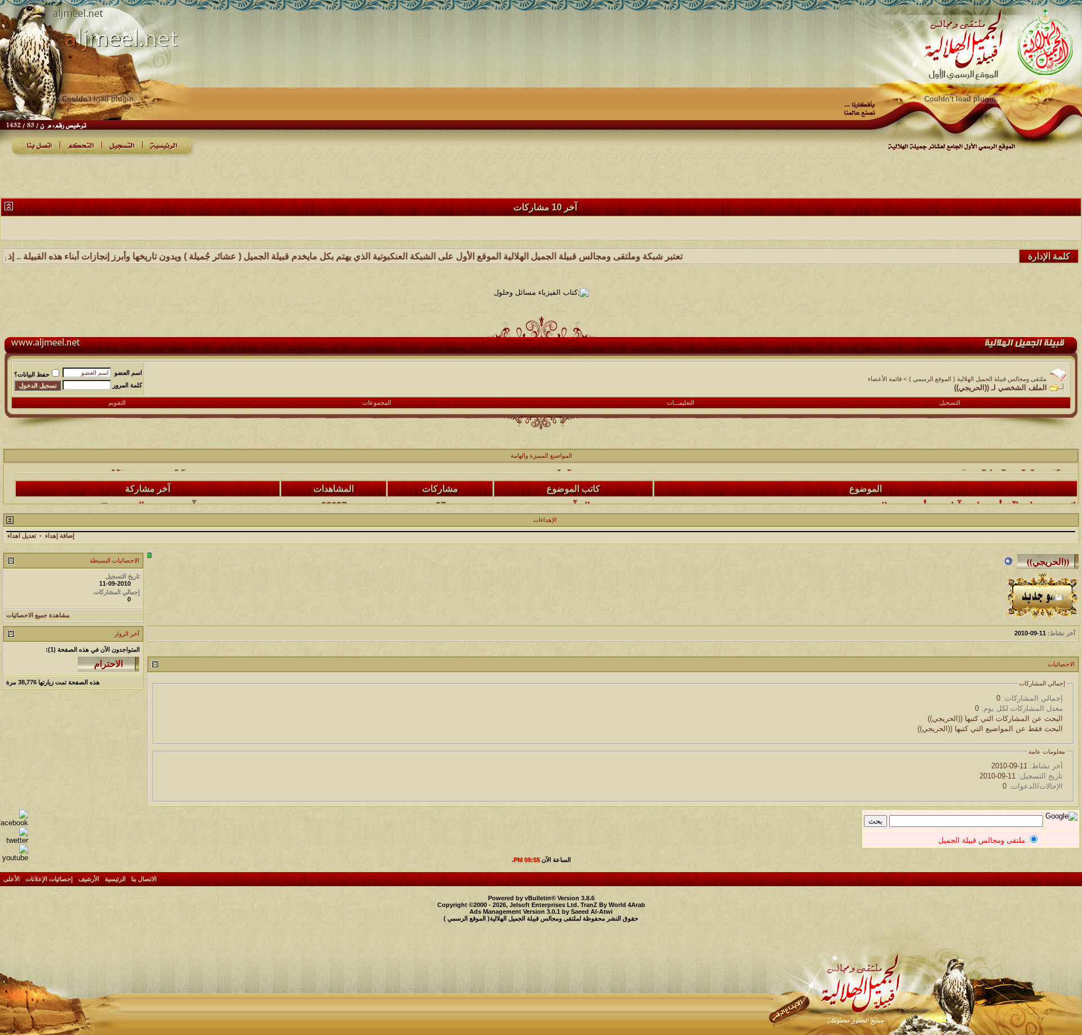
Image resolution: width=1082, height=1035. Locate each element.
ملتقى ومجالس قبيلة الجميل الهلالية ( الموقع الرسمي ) (977, 378)
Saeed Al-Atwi (592, 911)
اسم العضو (128, 372)
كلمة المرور (127, 385)
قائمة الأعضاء (885, 378)
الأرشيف (88, 878)
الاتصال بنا (144, 878)
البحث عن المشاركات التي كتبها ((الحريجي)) (995, 718)
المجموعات (376, 402)
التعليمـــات (680, 402)
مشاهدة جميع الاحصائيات (38, 615)
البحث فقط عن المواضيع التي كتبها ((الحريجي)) (990, 728)
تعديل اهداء (21, 535)
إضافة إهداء (59, 535)
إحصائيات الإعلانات (49, 878)
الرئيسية (115, 878)
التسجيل (949, 402)
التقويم (117, 402)
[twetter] (14, 840)
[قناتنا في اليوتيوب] (14, 857)
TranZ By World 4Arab (612, 904)
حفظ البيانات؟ (32, 374)
